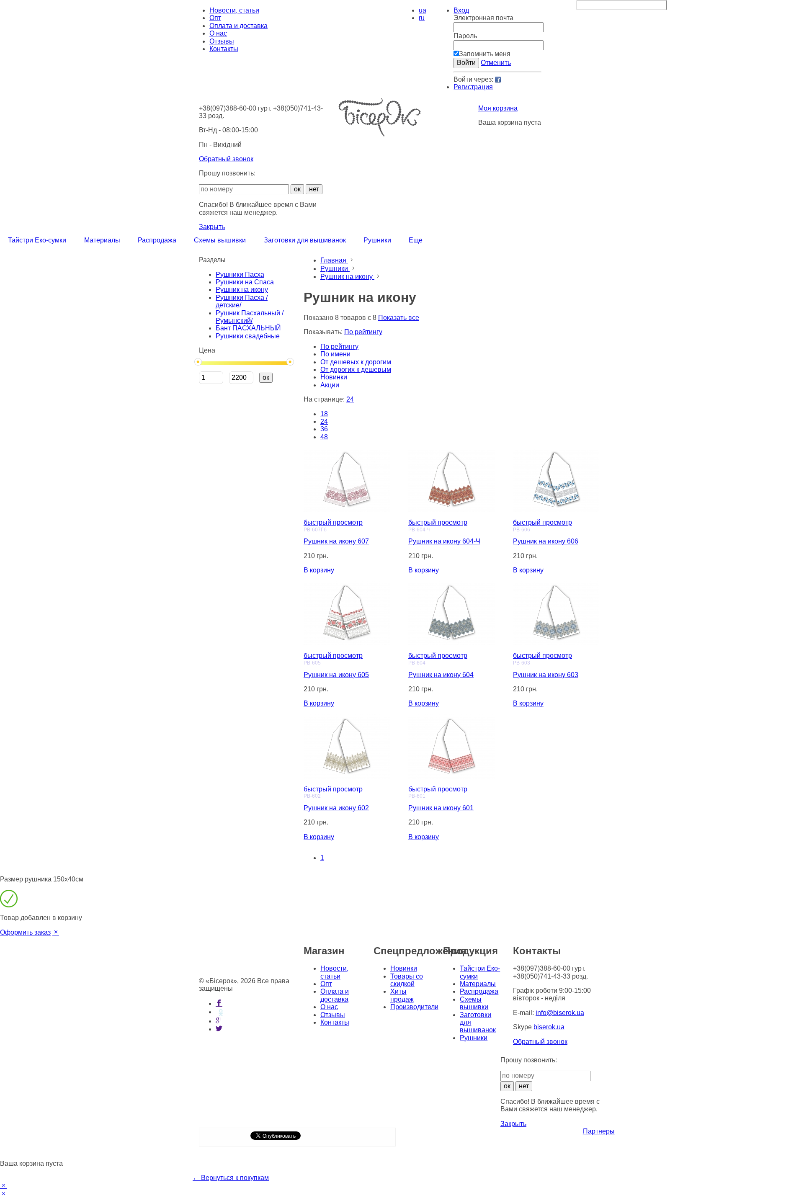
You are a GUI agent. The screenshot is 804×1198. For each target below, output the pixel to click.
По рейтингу (339, 346)
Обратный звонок (226, 158)
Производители (414, 1006)
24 (324, 421)
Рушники (335, 268)
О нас (218, 33)
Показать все (398, 317)
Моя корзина (498, 108)
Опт (215, 17)
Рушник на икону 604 (441, 674)
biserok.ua (548, 1027)
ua (422, 10)
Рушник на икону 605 (336, 674)
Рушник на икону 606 (545, 541)
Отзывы (221, 41)
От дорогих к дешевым (355, 369)
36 (324, 429)
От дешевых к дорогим (355, 362)
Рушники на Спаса (245, 282)
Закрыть (212, 226)
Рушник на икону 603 (545, 674)
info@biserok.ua (560, 1012)
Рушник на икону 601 (441, 808)
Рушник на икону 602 (336, 808)
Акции (329, 385)
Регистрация (473, 86)
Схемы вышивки (474, 1003)
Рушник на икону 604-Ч (444, 541)
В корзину (319, 570)
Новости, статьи (234, 10)
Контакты (223, 48)
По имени (335, 354)
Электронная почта (483, 17)
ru (422, 17)
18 (324, 413)
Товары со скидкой (406, 980)
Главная (334, 260)
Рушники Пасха (240, 274)
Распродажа (479, 991)
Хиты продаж (402, 995)
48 (324, 437)
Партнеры (599, 1131)
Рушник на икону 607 (336, 541)
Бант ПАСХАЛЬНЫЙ (248, 328)
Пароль (465, 35)
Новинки (333, 377)
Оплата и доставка (238, 25)
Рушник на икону (242, 289)
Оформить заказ (25, 932)
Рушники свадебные (248, 336)
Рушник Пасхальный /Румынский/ (249, 316)
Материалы (478, 983)
